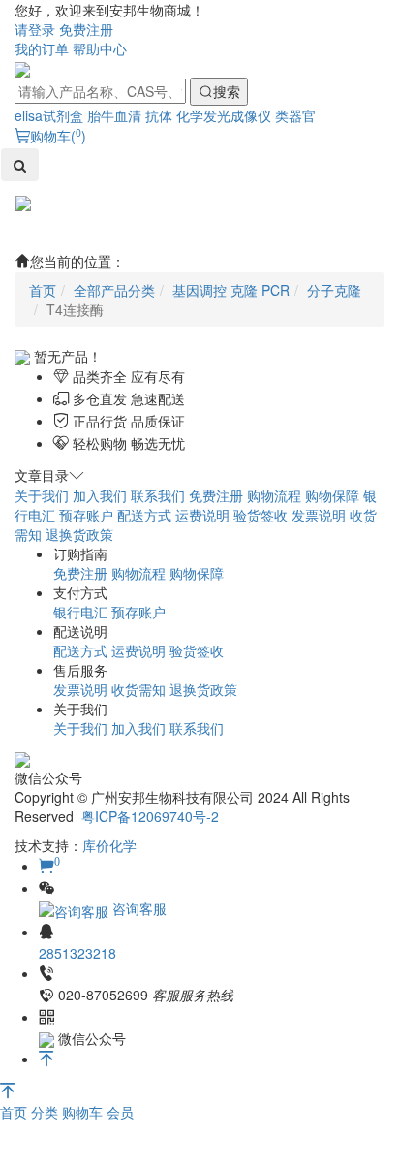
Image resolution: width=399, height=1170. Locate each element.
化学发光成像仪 (223, 115)
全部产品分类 (114, 290)
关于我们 (42, 495)
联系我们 (158, 495)
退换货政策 (79, 534)
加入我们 (100, 495)
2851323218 (77, 953)
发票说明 (319, 514)
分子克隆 (334, 290)
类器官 (295, 115)
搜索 (226, 91)
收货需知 (138, 689)
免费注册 (86, 29)
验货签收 (260, 514)
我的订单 (42, 48)
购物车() (58, 135)
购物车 (84, 1112)
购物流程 (274, 495)
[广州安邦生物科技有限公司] (22, 68)
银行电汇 (80, 611)
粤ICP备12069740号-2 (150, 816)
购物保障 (332, 495)
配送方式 (144, 514)
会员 (120, 1112)
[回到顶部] (46, 1058)
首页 (15, 1112)
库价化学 (109, 845)
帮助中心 (100, 48)
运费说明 (202, 514)
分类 (46, 1112)
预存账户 (86, 514)
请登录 (35, 29)
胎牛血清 (114, 115)
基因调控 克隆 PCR (231, 290)
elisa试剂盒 (49, 115)
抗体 (158, 115)
